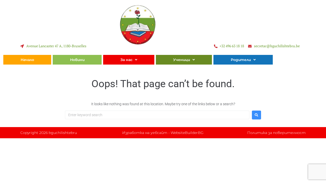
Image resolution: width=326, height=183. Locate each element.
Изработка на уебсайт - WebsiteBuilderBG (162, 132)
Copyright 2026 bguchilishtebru (48, 132)
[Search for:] (157, 115)
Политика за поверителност (276, 132)
